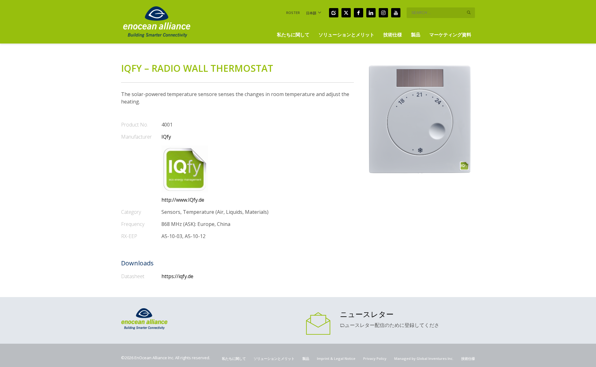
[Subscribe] (318, 322)
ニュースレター (367, 314)
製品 (305, 358)
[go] (469, 12)
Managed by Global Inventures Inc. (424, 358)
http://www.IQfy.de (182, 199)
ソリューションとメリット (274, 358)
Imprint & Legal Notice (336, 358)
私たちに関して (234, 358)
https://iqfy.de (177, 276)
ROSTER (293, 12)
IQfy (166, 136)
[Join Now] (333, 12)
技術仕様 (468, 358)
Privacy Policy (374, 358)
